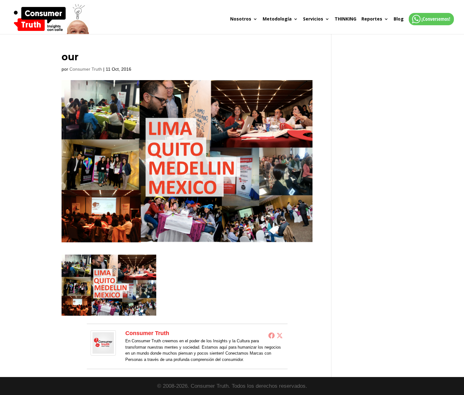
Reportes (371, 19)
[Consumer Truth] (103, 351)
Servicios (313, 19)
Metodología (277, 19)
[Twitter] (279, 335)
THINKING (345, 19)
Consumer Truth (85, 69)
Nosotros (240, 19)
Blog (399, 19)
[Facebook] (271, 335)
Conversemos (429, 25)
